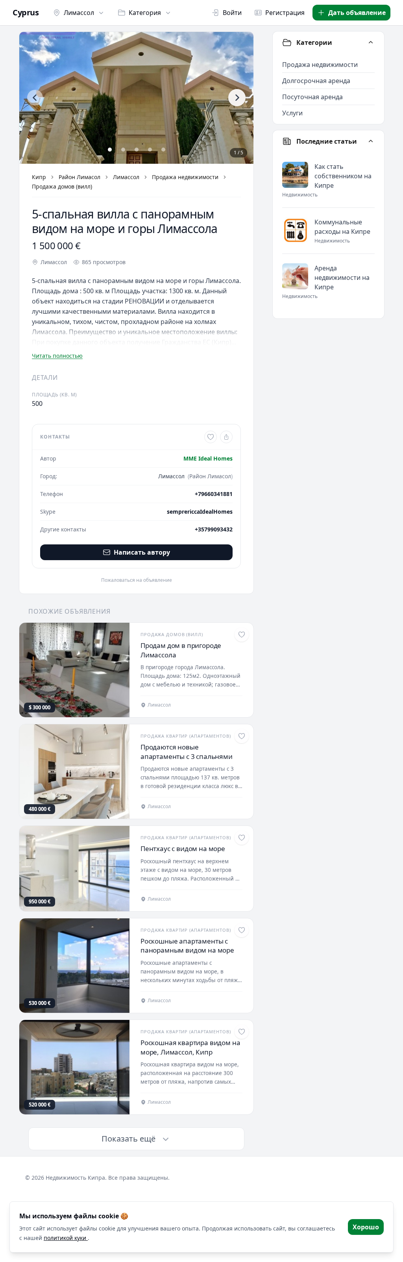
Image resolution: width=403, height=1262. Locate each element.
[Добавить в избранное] (210, 437)
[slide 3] (136, 149)
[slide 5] (163, 149)
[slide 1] (110, 149)
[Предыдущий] (35, 97)
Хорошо (366, 1227)
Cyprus (26, 13)
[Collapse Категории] (371, 42)
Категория (145, 12)
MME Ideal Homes (208, 458)
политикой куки (66, 1238)
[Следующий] (237, 97)
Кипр (39, 177)
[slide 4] (150, 149)
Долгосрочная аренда (316, 80)
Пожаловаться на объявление (136, 580)
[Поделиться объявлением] (226, 437)
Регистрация (285, 12)
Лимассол (79, 12)
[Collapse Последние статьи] (371, 141)
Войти (232, 12)
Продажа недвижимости (185, 177)
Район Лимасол (79, 177)
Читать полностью (57, 355)
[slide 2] (123, 149)
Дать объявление (357, 12)
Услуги (292, 113)
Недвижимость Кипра (75, 1177)
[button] (136, 98)
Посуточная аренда (312, 97)
